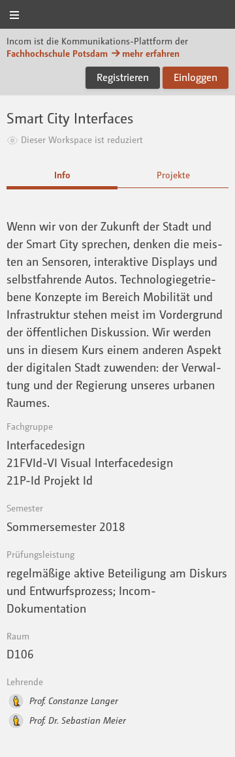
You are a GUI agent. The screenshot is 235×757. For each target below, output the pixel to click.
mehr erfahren (151, 53)
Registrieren (123, 77)
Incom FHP (117, 15)
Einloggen (195, 77)
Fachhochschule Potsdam (57, 53)
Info (62, 174)
